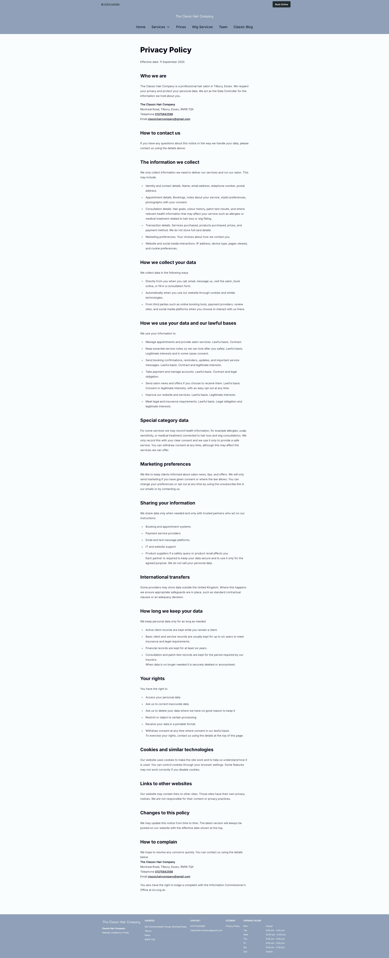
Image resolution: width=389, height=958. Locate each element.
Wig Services (202, 27)
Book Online (281, 4)
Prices (181, 27)
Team (223, 27)
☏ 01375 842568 (110, 4)
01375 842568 (197, 926)
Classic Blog (243, 27)
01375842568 (164, 114)
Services (158, 27)
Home (140, 27)
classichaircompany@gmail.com (169, 119)
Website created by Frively (115, 932)
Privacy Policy (233, 926)
